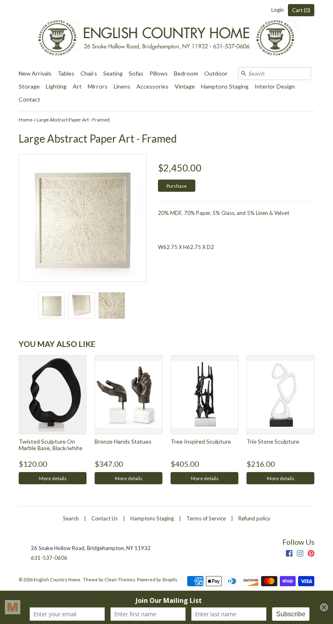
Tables (66, 73)
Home (25, 120)
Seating (113, 73)
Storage (29, 86)
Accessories (152, 86)
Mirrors (98, 86)
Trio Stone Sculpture (273, 441)
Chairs (88, 73)
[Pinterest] (311, 554)
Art (77, 86)
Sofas (136, 73)
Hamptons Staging (225, 86)
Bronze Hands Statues (123, 441)
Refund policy (254, 518)
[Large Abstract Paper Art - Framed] (51, 305)
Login (277, 9)
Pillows (158, 73)
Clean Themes (119, 579)
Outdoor (216, 73)
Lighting (56, 86)
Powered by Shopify (157, 579)
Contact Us (104, 518)
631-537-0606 (49, 558)
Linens (122, 86)
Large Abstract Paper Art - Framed (73, 120)
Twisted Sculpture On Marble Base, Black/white (50, 444)
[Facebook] (289, 554)
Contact (29, 99)
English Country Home (57, 579)
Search (71, 518)
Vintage (185, 86)
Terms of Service (206, 518)
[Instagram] (300, 554)
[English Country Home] (166, 33)
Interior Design (275, 86)
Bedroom (186, 73)
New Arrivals (35, 73)
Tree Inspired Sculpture (201, 441)
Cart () (301, 10)
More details (53, 478)
